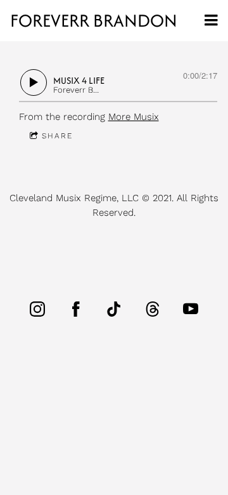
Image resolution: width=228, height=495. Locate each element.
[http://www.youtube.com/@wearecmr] (190, 309)
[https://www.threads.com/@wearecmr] (152, 309)
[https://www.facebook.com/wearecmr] (76, 309)
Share (57, 135)
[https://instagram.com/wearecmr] (37, 309)
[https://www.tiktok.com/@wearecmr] (114, 309)
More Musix (133, 116)
